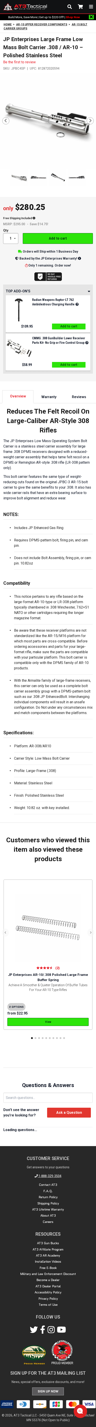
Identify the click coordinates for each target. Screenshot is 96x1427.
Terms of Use (48, 1304)
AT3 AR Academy (48, 1255)
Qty (5, 230)
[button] (32, 1038)
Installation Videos (48, 1261)
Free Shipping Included (18, 218)
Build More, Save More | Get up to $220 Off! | (44, 17)
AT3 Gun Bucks (48, 1243)
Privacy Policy (48, 1298)
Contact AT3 (48, 1184)
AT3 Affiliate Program (48, 1249)
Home (8, 24)
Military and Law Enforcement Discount (48, 1274)
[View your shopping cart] (80, 7)
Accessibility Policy (48, 1292)
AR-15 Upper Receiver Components (41, 24)
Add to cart (58, 238)
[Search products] (70, 7)
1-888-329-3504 (49, 1176)
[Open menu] (91, 7)
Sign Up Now (48, 1391)
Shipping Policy (48, 1203)
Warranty (48, 397)
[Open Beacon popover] (80, 1411)
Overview (18, 396)
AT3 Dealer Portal (48, 1286)
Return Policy (48, 1197)
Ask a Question (69, 1112)
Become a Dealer (48, 1280)
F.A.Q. (48, 1191)
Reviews (79, 397)
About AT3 (48, 1215)
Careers (48, 1222)
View (48, 1021)
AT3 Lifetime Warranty (48, 1209)
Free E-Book (48, 1268)
